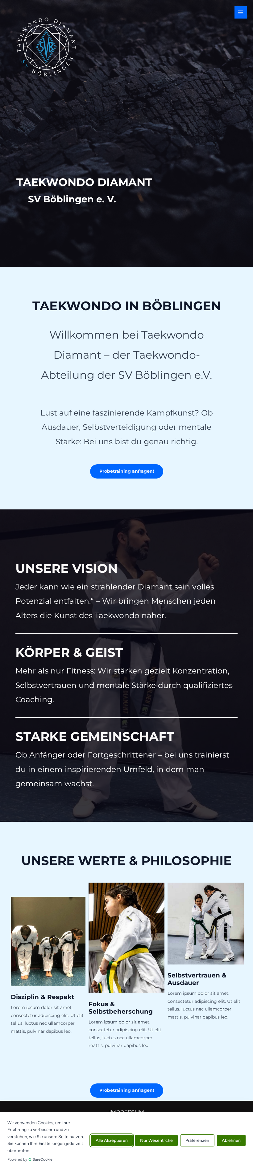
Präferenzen (197, 1140)
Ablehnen (231, 1140)
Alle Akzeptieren (112, 1140)
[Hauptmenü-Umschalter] (240, 12)
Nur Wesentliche (156, 1140)
